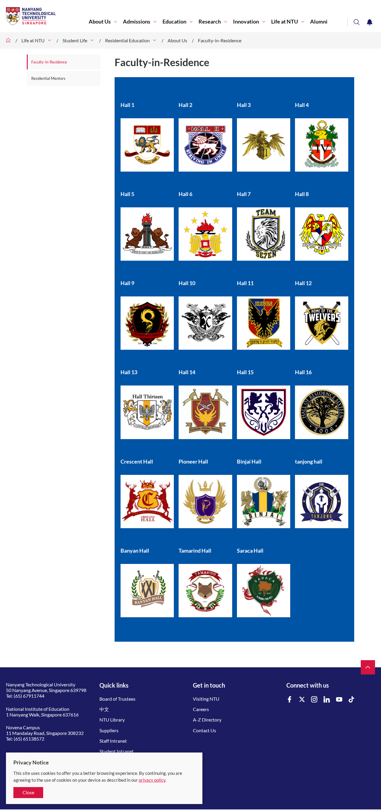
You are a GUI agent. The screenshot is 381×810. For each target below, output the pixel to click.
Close (28, 792)
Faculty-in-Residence (219, 40)
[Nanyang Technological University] (47, 16)
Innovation (246, 21)
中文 (104, 709)
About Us (100, 21)
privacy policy (152, 780)
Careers (201, 709)
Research (210, 21)
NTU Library (112, 719)
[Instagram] (314, 699)
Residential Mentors (48, 78)
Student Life (75, 40)
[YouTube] (339, 699)
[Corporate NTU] (8, 40)
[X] (302, 699)
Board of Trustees (117, 699)
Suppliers (108, 730)
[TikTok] (351, 699)
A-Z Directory (207, 719)
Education (174, 21)
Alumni (318, 21)
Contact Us (204, 730)
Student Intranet (116, 751)
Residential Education (127, 40)
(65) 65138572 (29, 738)
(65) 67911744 (29, 696)
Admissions (136, 21)
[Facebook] (289, 699)
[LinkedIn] (327, 699)
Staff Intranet (113, 741)
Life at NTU (284, 21)
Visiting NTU (206, 699)
